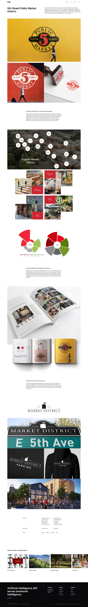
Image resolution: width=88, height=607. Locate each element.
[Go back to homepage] (9, 2)
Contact (79, 2)
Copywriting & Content (45, 518)
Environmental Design (57, 519)
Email (57, 532)
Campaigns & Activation (58, 524)
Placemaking (56, 522)
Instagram (61, 591)
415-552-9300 (50, 589)
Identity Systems (44, 522)
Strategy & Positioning (45, 524)
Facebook (52, 532)
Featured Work (22, 550)
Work (72, 589)
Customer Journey (44, 519)
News (70, 2)
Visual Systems (56, 521)
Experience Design (44, 521)
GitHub (60, 593)
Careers (74, 2)
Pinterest (47, 532)
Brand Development (57, 518)
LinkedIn (42, 532)
